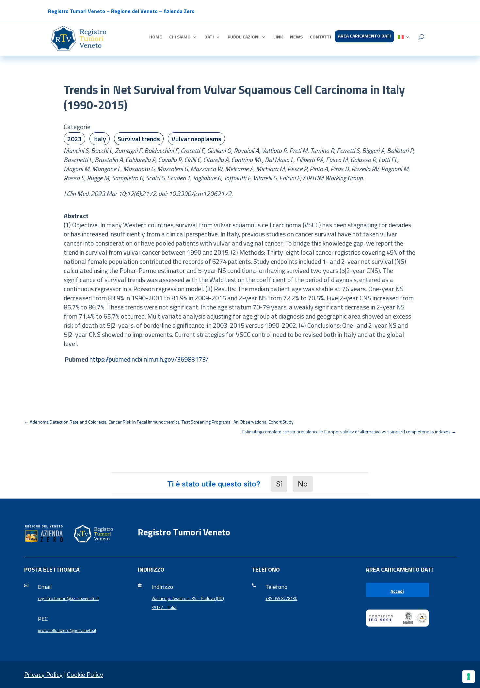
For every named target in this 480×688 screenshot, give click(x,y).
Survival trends (139, 139)
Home (155, 37)
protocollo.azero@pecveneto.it (67, 630)
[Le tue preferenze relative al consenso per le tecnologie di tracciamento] (468, 676)
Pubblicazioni (244, 37)
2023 (74, 139)
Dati (209, 37)
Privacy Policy (43, 674)
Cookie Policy (85, 674)
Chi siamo (180, 37)
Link (278, 37)
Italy (99, 139)
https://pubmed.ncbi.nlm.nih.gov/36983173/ (148, 359)
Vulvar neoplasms (196, 139)
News (296, 37)
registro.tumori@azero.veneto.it (68, 598)
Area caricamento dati (364, 36)
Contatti (320, 37)
